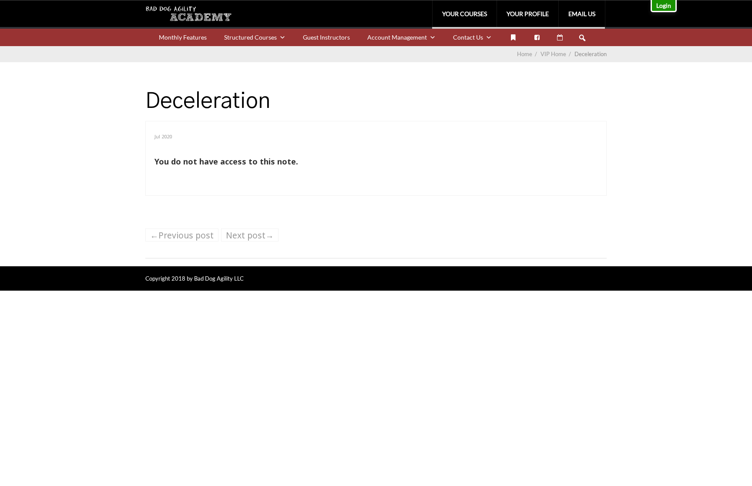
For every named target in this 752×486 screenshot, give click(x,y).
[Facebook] (537, 37)
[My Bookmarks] (513, 37)
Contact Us (468, 37)
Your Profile (528, 13)
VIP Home (556, 53)
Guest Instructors (326, 37)
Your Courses (464, 13)
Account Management (397, 37)
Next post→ (250, 235)
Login (663, 5)
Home (524, 53)
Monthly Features (183, 37)
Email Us (581, 13)
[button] (582, 37)
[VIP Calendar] (560, 37)
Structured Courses (250, 37)
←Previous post (182, 235)
